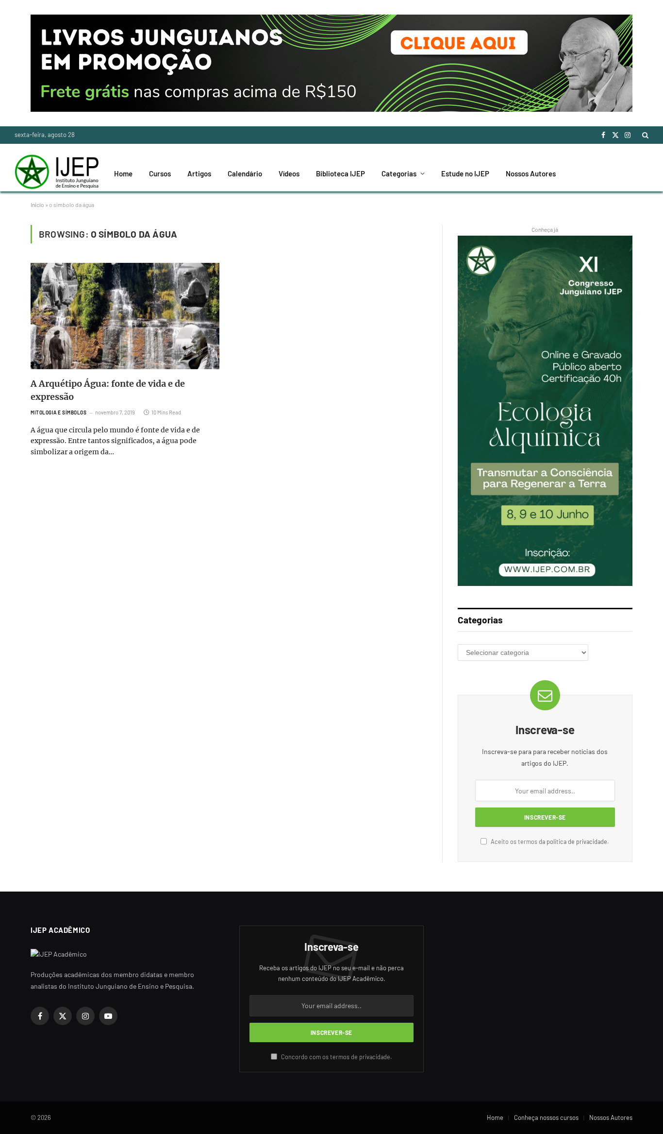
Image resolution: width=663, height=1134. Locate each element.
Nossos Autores (531, 173)
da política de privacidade (573, 841)
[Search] (644, 135)
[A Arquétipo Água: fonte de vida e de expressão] (125, 316)
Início (37, 204)
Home (123, 173)
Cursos (160, 173)
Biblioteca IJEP (340, 173)
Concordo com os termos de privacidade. (336, 1057)
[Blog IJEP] (57, 173)
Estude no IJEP (465, 173)
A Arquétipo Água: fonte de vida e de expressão (108, 390)
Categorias (398, 173)
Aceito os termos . (549, 841)
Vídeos (289, 173)
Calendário (245, 173)
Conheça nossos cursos (546, 1117)
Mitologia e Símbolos (58, 412)
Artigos (199, 173)
